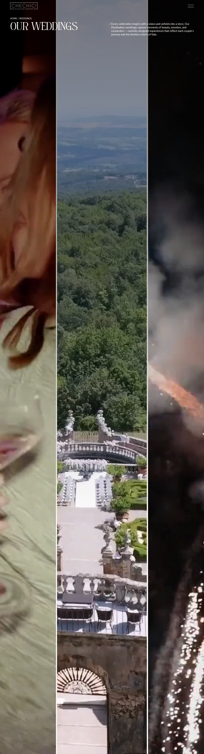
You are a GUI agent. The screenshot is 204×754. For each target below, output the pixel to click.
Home (13, 18)
